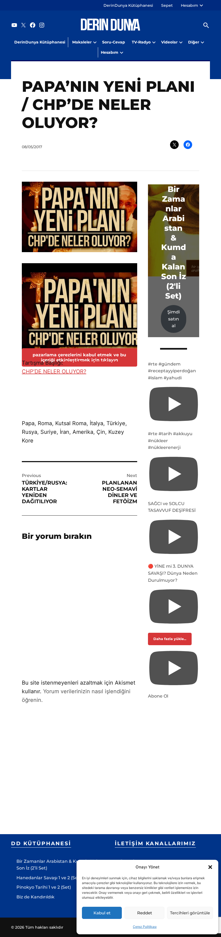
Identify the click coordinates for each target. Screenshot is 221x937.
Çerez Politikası (145, 927)
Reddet (144, 912)
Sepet (167, 5)
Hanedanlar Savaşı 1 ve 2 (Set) (48, 877)
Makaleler (82, 42)
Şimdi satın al (173, 318)
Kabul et (102, 912)
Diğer (193, 42)
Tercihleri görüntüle (190, 912)
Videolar (169, 42)
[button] (210, 867)
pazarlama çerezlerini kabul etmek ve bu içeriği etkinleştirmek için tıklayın (79, 357)
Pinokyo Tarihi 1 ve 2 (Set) (43, 887)
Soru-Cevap (113, 42)
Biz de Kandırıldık (35, 896)
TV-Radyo (141, 42)
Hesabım (189, 5)
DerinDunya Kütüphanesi (128, 5)
